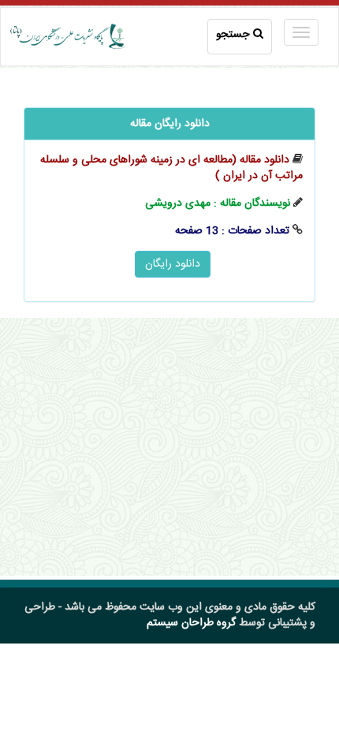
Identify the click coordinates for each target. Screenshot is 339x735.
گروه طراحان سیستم (191, 623)
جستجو (232, 34)
